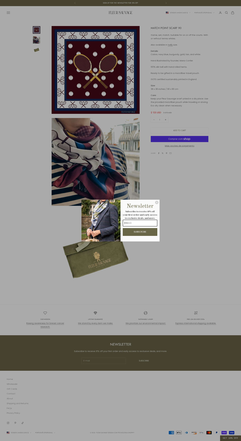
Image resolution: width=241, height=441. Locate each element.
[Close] (156, 202)
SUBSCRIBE (140, 232)
